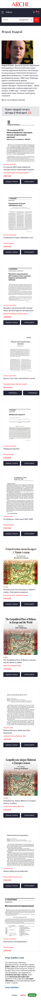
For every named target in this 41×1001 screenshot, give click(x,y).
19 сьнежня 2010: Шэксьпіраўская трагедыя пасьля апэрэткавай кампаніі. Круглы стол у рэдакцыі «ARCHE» (18, 169)
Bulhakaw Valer (16, 665)
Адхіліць (23, 995)
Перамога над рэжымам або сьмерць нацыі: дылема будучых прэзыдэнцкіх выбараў (18, 310)
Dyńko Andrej (7, 877)
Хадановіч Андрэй (21, 595)
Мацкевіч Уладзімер (10, 313)
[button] (7, 12)
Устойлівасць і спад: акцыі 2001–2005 (18, 519)
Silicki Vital (20, 806)
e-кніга (5, 587)
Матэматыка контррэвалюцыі (15, 941)
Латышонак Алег (9, 595)
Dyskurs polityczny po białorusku (15, 871)
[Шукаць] (36, 20)
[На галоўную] (20, 4)
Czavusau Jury (17, 877)
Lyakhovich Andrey (9, 736)
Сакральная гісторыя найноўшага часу (18, 237)
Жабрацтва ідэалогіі (11, 449)
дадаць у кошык (12, 181)
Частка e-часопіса (9, 164)
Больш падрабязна (12, 987)
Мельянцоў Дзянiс (22, 173)
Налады (14, 995)
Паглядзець (13, 393)
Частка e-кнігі (8, 516)
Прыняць (32, 995)
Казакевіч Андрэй (9, 173)
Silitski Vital (7, 665)
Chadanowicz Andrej (10, 806)
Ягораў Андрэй (8, 243)
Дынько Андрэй (21, 384)
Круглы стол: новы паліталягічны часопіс (19, 378)
